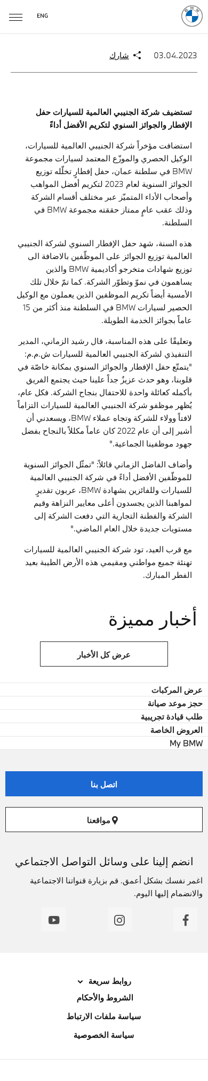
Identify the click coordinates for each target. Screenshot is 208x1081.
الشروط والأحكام (104, 997)
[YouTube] (54, 919)
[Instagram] (120, 919)
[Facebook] (185, 919)
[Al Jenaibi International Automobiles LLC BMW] (192, 16)
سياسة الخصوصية (104, 1034)
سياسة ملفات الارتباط (104, 1015)
